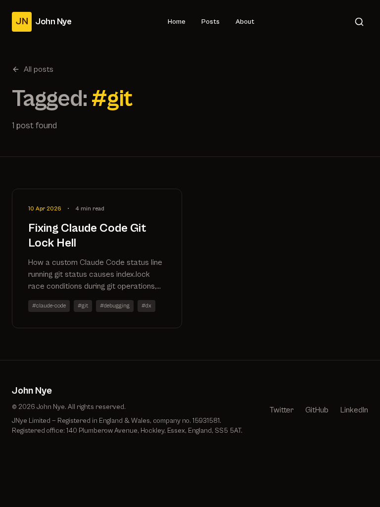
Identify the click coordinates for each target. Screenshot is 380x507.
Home (177, 22)
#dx (146, 306)
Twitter (281, 410)
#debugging (115, 306)
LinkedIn (354, 410)
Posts (210, 22)
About (245, 22)
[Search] (359, 22)
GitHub (317, 410)
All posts (38, 69)
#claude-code (49, 306)
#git (83, 306)
